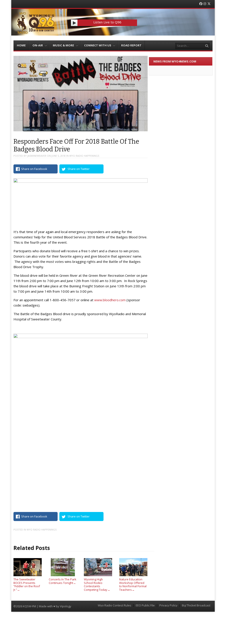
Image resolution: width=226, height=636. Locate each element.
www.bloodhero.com (110, 300)
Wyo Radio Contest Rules (114, 605)
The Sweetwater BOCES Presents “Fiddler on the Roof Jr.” (26, 584)
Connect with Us (97, 45)
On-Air (37, 45)
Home (21, 45)
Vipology (65, 606)
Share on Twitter (79, 169)
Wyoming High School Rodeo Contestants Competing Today (97, 584)
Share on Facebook (34, 169)
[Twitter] (209, 4)
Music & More (63, 45)
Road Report (131, 45)
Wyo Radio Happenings (84, 155)
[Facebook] (200, 4)
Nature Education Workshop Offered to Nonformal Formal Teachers (133, 584)
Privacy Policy (168, 605)
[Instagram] (204, 4)
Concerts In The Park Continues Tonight (62, 581)
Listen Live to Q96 (107, 22)
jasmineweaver (36, 155)
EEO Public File (145, 605)
